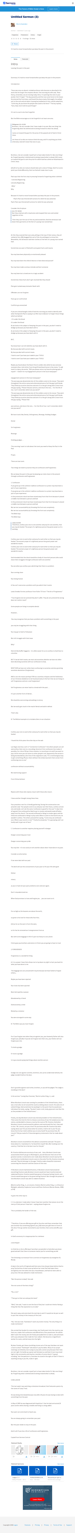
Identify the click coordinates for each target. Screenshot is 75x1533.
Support (69, 1525)
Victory (33, 35)
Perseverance (24, 35)
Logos (15, 1525)
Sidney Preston (16, 1479)
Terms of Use (57, 1525)
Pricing (37, 1525)
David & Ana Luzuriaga (54, 1479)
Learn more (53, 9)
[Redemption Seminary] (37, 1497)
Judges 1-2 (15, 1477)
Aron (31, 1479)
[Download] (26, 1456)
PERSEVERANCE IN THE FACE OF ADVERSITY (44, 1477)
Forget (39, 35)
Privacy (46, 1525)
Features (27, 1525)
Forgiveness (15, 35)
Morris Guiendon (21, 24)
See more (61, 1443)
